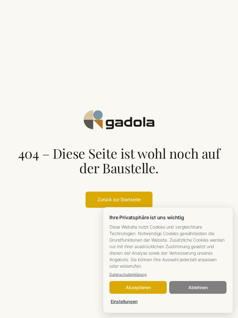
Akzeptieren (138, 287)
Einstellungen (124, 301)
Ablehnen (198, 287)
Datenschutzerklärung (128, 274)
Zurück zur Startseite (119, 199)
